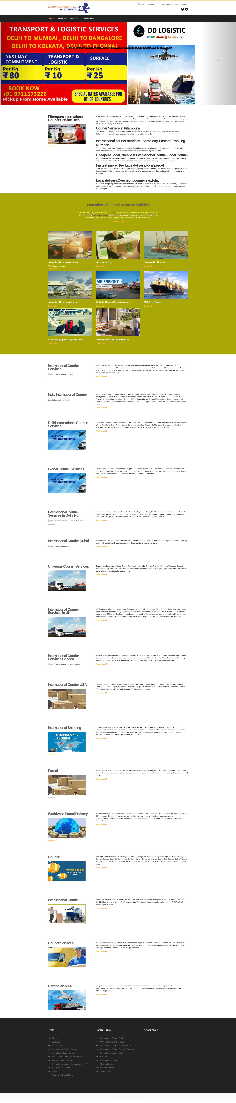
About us (56, 1042)
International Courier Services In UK (63, 611)
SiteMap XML (106, 1071)
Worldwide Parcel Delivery (107, 813)
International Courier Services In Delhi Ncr (70, 1064)
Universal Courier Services (68, 566)
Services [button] (74, 18)
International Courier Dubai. (112, 1038)
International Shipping (64, 728)
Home (51, 18)
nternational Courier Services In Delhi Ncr (64, 513)
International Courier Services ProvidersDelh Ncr (116, 512)
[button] (17, 63)
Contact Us (88, 18)
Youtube (184, 4)
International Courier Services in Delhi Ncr (118, 205)
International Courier (63, 900)
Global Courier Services (66, 469)
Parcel (114, 213)
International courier (100, 215)
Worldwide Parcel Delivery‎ (68, 814)
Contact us (57, 1046)
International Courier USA (67, 685)
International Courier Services (63, 367)
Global (98, 469)
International (101, 540)
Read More (117, 221)
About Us (62, 18)
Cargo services (108, 991)
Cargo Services (60, 986)
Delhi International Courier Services (67, 424)
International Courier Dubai (68, 541)
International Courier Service (118, 368)
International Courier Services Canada (63, 657)
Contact (51, 269)
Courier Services (61, 943)
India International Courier (67, 394)
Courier (53, 857)
